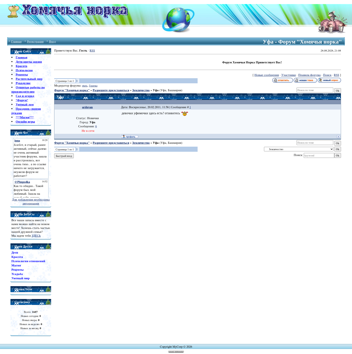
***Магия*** (25, 117)
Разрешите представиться (111, 90)
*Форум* (22, 100)
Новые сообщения (266, 75)
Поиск (327, 75)
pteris (84, 85)
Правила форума (309, 75)
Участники (288, 75)
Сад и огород (25, 96)
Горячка (93, 85)
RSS (92, 50)
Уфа (156, 90)
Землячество (141, 90)
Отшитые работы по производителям (28, 89)
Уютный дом (25, 104)
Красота (21, 66)
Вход (52, 41)
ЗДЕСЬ (36, 235)
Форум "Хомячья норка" (72, 90)
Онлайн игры (25, 121)
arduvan (87, 107)
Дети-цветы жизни (29, 61)
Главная (16, 41)
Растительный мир (29, 79)
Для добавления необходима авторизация (31, 201)
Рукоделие (23, 83)
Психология (24, 70)
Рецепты (22, 74)
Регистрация (35, 41)
